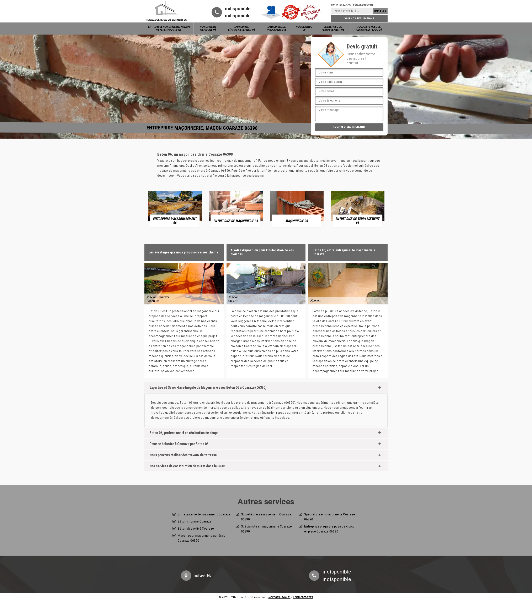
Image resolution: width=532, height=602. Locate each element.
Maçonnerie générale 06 (208, 28)
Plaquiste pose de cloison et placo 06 (369, 28)
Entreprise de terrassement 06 (332, 28)
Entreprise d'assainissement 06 (241, 28)
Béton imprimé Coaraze (195, 521)
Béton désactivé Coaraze (196, 528)
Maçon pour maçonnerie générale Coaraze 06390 (201, 538)
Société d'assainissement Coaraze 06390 (266, 517)
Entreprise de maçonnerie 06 (276, 28)
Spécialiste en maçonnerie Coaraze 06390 (266, 529)
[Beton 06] (166, 11)
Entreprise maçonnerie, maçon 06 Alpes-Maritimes (169, 28)
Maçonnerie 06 (304, 28)
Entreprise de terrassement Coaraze (204, 514)
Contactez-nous (303, 597)
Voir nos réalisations (359, 18)
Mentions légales (279, 597)
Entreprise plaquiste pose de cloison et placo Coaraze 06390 (330, 529)
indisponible (238, 8)
